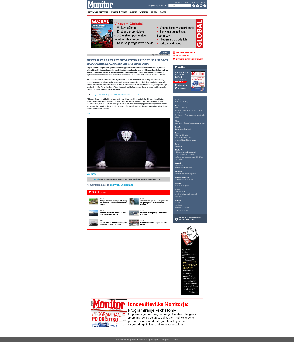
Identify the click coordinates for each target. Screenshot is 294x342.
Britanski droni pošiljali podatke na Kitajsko (153, 214)
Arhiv (154, 12)
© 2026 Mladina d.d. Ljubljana (126, 340)
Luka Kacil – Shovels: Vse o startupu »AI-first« (190, 123)
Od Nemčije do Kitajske (182, 102)
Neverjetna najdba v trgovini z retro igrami (153, 223)
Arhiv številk (182, 88)
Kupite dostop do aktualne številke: (190, 217)
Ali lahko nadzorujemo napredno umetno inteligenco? (188, 111)
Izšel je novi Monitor (181, 135)
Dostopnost (165, 340)
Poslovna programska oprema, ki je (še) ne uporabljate (189, 158)
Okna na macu (180, 191)
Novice (114, 12)
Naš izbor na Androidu (182, 208)
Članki (133, 12)
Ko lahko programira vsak (183, 137)
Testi (124, 12)
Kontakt (203, 2)
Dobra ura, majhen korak (183, 129)
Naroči (96, 179)
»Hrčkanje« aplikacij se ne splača (185, 152)
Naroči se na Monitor (185, 52)
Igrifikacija (178, 205)
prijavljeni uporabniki (121, 184)
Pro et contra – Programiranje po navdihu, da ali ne (190, 116)
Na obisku (178, 146)
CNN (88, 113)
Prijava (164, 5)
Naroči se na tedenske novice (189, 59)
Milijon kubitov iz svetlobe (183, 168)
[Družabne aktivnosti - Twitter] (197, 5)
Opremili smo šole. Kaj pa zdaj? (185, 154)
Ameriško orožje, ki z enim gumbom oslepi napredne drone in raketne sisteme (154, 203)
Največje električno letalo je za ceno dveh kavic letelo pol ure (113, 214)
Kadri (163, 12)
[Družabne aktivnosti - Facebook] (193, 5)
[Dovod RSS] (204, 5)
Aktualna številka (98, 12)
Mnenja (144, 12)
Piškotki (186, 2)
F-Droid (177, 202)
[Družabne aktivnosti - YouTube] (200, 5)
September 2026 (180, 79)
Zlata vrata (178, 196)
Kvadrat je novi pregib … (183, 185)
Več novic (91, 173)
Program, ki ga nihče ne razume (185, 140)
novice (165, 52)
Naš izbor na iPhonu (181, 210)
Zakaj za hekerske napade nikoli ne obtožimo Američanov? (115, 94)
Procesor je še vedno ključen (184, 179)
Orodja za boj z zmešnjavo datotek (186, 194)
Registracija (153, 5)
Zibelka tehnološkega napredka (185, 174)
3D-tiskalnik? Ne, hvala (182, 108)
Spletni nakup (182, 56)
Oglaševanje (195, 2)
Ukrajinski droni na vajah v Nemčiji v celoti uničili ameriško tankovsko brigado (113, 203)
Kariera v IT (179, 165)
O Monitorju (178, 2)
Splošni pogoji (153, 340)
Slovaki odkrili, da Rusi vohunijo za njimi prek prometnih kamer (113, 223)
